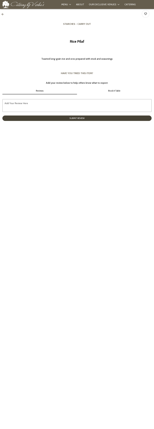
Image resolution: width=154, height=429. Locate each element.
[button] (66, 5)
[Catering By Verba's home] (23, 4)
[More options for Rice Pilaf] (145, 13)
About (80, 4)
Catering (130, 4)
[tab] (39, 90)
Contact (131, 11)
